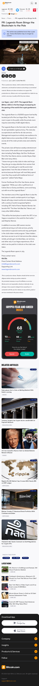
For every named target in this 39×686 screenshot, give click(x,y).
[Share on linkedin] (14, 76)
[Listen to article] (4, 69)
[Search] (31, 3)
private (25, 558)
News (3, 18)
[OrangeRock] (12, 14)
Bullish (27, 354)
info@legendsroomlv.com (11, 264)
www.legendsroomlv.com (11, 269)
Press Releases (10, 18)
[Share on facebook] (3, 76)
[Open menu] (35, 3)
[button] (24, 68)
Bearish (12, 354)
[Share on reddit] (10, 76)
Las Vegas (16, 558)
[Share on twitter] (6, 76)
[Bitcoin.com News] (7, 3)
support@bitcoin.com (9, 681)
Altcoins (6, 558)
